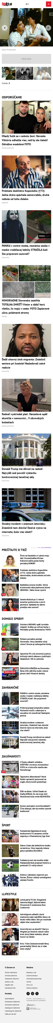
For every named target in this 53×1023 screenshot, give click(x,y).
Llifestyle (9, 894)
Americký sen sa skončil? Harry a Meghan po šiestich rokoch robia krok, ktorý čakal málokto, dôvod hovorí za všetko (34, 933)
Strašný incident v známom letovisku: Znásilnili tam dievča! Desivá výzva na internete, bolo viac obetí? (34, 726)
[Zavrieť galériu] (48, 4)
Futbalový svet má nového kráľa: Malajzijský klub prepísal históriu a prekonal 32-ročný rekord (35, 863)
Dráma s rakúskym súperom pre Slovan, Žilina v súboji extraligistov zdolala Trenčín (35, 877)
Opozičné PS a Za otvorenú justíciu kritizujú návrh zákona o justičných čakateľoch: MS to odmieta (35, 656)
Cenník (28, 982)
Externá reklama (31, 976)
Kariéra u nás (9, 982)
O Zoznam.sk (10, 967)
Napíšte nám (9, 985)
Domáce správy (13, 619)
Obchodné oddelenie (12, 1005)
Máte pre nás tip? (10, 1014)
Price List (29, 985)
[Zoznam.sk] (30, 1005)
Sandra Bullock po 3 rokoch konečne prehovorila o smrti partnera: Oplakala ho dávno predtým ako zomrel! (32, 603)
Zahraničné (10, 687)
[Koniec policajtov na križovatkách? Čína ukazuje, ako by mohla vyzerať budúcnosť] (10, 811)
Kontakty (8, 993)
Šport (6, 825)
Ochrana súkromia (11, 976)
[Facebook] (28, 994)
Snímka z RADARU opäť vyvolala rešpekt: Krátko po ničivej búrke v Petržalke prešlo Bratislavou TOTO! (35, 627)
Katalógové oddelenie (12, 1008)
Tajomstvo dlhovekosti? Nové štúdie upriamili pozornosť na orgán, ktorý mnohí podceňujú (33, 779)
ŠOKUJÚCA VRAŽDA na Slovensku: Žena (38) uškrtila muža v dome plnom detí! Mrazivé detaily (35, 671)
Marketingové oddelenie (13, 1011)
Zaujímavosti (11, 756)
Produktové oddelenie (12, 1002)
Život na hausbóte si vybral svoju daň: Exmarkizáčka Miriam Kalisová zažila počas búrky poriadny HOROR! (34, 559)
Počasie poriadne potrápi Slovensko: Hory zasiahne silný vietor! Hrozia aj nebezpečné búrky (35, 642)
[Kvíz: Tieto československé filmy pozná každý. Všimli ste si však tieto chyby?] (10, 948)
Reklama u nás (31, 972)
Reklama (29, 967)
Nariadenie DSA (10, 988)
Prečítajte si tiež (14, 550)
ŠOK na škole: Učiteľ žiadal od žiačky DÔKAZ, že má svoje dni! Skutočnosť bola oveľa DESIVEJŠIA (35, 794)
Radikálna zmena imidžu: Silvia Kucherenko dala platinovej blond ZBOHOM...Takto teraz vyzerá (35, 587)
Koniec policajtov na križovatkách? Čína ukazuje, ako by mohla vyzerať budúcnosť (35, 809)
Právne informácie (11, 972)
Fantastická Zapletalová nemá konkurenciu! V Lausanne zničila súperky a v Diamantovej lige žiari (35, 834)
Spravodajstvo (9, 999)
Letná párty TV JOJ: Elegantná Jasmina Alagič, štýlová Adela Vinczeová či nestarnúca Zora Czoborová (33, 904)
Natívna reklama (31, 988)
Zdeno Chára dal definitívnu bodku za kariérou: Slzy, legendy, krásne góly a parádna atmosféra (35, 848)
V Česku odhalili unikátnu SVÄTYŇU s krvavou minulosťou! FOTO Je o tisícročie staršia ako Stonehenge (34, 766)
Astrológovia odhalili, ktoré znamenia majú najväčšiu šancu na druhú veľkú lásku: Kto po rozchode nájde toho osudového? (35, 918)
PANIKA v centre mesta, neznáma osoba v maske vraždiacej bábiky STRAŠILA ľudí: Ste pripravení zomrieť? (34, 697)
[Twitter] (37, 994)
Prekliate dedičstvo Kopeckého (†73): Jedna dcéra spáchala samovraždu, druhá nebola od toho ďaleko (35, 574)
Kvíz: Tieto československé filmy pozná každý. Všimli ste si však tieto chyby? (34, 946)
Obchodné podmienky (33, 979)
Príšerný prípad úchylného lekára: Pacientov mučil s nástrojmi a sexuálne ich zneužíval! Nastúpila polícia (35, 712)
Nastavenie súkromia (12, 979)
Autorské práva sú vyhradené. (36, 1000)
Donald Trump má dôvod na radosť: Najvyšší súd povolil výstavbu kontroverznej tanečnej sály (35, 740)
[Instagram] (32, 994)
